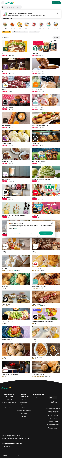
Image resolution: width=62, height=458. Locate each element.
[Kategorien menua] (2, 2)
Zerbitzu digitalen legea (53, 424)
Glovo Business (9, 407)
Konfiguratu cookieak (53, 421)
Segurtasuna (24, 413)
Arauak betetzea (53, 418)
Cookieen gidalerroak (52, 415)
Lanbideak (9, 399)
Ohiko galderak (23, 402)
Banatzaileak (9, 405)
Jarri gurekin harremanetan (24, 410)
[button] (5, 25)
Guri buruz (23, 399)
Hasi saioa (23, 416)
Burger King (11, 438)
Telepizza (26, 438)
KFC (16, 438)
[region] (31, 25)
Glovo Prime (24, 405)
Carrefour (20, 438)
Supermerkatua (6, 446)
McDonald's (4, 438)
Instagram (38, 397)
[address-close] (57, 13)
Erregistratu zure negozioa (9, 402)
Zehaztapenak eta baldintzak (53, 408)
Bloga (23, 407)
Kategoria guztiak (6, 449)
